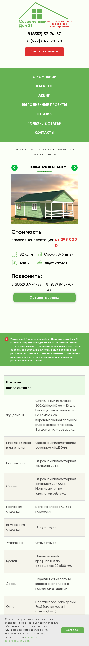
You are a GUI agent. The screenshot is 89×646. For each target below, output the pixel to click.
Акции (44, 95)
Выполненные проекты (44, 105)
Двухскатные (64, 150)
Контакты (44, 133)
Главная (19, 150)
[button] (44, 51)
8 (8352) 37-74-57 (44, 34)
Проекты (33, 150)
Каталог (44, 86)
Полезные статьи (44, 123)
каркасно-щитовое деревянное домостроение (59, 24)
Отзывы (44, 114)
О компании (44, 77)
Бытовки (47, 150)
